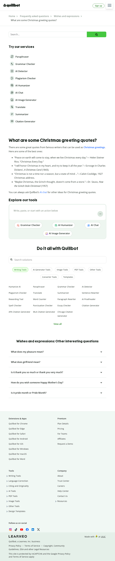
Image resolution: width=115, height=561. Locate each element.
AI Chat (94, 225)
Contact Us (63, 496)
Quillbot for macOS (18, 454)
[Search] (96, 34)
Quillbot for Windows (19, 449)
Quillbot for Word (17, 459)
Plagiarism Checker (18, 293)
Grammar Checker (30, 225)
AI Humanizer (65, 225)
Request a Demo (65, 443)
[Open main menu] (109, 5)
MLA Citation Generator (44, 311)
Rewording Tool (16, 299)
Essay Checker (64, 305)
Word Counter (39, 299)
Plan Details (63, 423)
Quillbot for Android (18, 438)
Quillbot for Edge (17, 428)
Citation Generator (90, 305)
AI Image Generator (59, 233)
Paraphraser (39, 286)
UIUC (103, 536)
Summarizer (63, 293)
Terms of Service (32, 545)
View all (58, 324)
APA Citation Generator (19, 311)
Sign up (98, 5)
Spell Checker (15, 305)
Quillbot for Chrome (18, 423)
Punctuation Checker (43, 305)
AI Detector (87, 286)
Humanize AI (15, 286)
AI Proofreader (89, 299)
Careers (61, 486)
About (60, 475)
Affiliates (62, 438)
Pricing (61, 428)
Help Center (63, 491)
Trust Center (63, 481)
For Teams (62, 433)
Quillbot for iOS (16, 443)
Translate (37, 293)
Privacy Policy (15, 545)
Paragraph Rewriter (67, 299)
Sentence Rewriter (90, 293)
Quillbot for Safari (17, 433)
